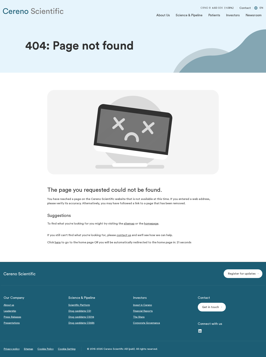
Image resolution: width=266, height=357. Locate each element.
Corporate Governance (146, 323)
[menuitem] (163, 16)
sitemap (129, 223)
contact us (124, 235)
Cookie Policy (45, 349)
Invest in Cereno (142, 305)
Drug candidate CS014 (81, 317)
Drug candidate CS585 (81, 323)
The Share (139, 317)
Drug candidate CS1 (79, 311)
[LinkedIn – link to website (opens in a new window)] (200, 331)
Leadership (10, 311)
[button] (243, 273)
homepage (151, 223)
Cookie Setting (66, 349)
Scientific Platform (79, 305)
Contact (245, 8)
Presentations (12, 323)
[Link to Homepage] (33, 11)
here (58, 242)
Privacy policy (12, 349)
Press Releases (12, 317)
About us (9, 305)
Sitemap (28, 349)
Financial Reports (143, 311)
